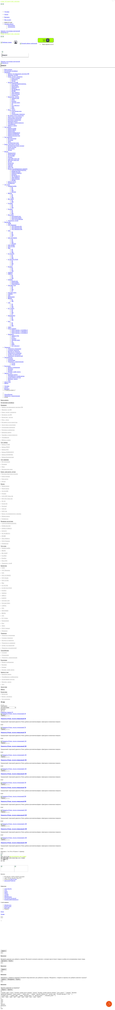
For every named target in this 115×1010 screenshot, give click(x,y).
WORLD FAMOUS (17, 173)
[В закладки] (7, 729)
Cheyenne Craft (12, 285)
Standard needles (12, 186)
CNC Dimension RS (17, 228)
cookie (43, 991)
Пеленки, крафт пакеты (14, 371)
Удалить (10, 989)
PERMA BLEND (16, 171)
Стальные (10, 359)
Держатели (7, 347)
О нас (5, 890)
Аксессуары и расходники (15, 117)
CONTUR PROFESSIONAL (19, 84)
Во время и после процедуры (16, 115)
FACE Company (12, 328)
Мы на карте (7, 20)
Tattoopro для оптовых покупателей (10, 31)
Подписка (6, 909)
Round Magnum (16, 284)
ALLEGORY (11, 156)
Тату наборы (7, 127)
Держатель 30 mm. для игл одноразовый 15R (14, 773)
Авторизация (11, 27)
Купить (3, 715)
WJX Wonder (11, 245)
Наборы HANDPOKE (13, 134)
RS (12, 189)
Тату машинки (8, 137)
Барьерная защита (13, 121)
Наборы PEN (11, 131)
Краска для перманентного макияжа (17, 169)
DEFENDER (11, 297)
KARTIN (10, 279)
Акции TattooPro (8, 888)
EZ (12, 104)
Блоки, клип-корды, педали (11, 144)
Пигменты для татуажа (7, 521)
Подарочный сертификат (11, 71)
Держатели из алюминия (14, 353)
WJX (13, 107)
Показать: (3, 709)
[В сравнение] (9, 729)
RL (12, 187)
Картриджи (7, 222)
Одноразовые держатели (18, 114)
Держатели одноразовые (14, 348)
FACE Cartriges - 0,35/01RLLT (20, 333)
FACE (13, 99)
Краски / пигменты (7, 696)
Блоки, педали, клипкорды (15, 76)
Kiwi (9, 321)
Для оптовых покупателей (10, 898)
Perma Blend (15, 85)
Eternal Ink (11, 163)
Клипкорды (15, 79)
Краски (6, 151)
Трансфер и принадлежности (16, 122)
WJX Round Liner (16, 216)
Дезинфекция (11, 124)
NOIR (9, 223)
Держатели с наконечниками (16, 361)
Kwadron (14, 101)
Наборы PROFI (12, 130)
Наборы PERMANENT (14, 133)
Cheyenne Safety (16, 102)
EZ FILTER (11, 253)
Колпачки (10, 369)
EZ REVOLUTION (13, 259)
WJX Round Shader (17, 217)
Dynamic (10, 157)
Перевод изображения (14, 367)
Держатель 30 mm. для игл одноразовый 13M (14, 829)
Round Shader (15, 282)
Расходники (7, 366)
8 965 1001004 (15, 1)
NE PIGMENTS (16, 89)
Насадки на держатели (14, 351)
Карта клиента (8, 69)
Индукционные (12, 138)
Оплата (6, 14)
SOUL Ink (10, 167)
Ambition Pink (15, 98)
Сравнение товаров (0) (7, 712)
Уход (9, 380)
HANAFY (14, 88)
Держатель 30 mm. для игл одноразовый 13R (14, 760)
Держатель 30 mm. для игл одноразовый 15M (14, 842)
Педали (13, 81)
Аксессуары (7, 382)
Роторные (10, 140)
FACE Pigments (16, 94)
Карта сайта (7, 907)
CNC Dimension (12, 225)
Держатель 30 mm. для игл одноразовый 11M (14, 815)
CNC (9, 302)
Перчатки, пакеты (13, 379)
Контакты (6, 17)
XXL (9, 295)
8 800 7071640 (5, 1)
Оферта (6, 892)
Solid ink (10, 166)
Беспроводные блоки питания (16, 145)
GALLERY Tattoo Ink (13, 158)
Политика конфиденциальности (11, 899)
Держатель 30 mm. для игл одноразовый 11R (13, 746)
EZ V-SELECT (15, 105)
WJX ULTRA (11, 246)
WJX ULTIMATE (12, 238)
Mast (9, 248)
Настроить (4, 961)
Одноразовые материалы (14, 118)
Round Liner (15, 281)
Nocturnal (10, 164)
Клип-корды (11, 148)
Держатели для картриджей (15, 356)
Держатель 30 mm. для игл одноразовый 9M (13, 801)
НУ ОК (3, 861)
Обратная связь (7, 905)
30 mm (13, 364)
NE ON (10, 161)
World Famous (15, 86)
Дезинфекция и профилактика (16, 376)
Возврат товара (7, 906)
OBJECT (10, 274)
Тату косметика (6, 699)
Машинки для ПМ (13, 75)
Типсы (13, 112)
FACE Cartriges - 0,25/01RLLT (20, 330)
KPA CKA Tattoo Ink (13, 160)
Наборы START (12, 128)
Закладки (6, 895)
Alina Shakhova (16, 92)
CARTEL (10, 294)
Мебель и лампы (12, 125)
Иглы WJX (11, 215)
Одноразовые (11, 360)
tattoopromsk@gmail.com (9, 880)
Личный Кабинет (8, 897)
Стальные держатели (13, 350)
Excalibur (10, 203)
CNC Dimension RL (17, 226)
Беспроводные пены (13, 143)
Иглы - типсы (11, 109)
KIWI (13, 108)
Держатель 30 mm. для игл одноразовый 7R (13, 732)
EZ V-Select (11, 308)
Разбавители (15, 95)
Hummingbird (11, 315)
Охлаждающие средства (14, 377)
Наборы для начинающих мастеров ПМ (18, 73)
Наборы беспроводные (14, 135)
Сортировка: (4, 706)
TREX (9, 327)
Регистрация (11, 25)
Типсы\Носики (8, 357)
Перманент (7, 72)
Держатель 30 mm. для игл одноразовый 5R (13, 718)
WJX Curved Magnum (17, 219)
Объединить (11, 979)
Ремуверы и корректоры (14, 120)
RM (12, 190)
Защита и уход (8, 373)
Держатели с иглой (13, 220)
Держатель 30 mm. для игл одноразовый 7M (13, 787)
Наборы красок (12, 181)
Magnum (14, 192)
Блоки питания (16, 78)
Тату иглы (7, 184)
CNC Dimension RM (17, 229)
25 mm (13, 363)
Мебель (6, 383)
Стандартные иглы (16, 111)
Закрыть (3, 951)
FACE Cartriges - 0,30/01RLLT (20, 331)
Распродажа (4, 692)
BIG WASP (11, 199)
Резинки (10, 370)
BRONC (10, 193)
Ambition (10, 272)
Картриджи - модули (13, 97)
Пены (9, 141)
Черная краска (12, 153)
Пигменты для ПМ (13, 82)
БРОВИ (14, 91)
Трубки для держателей (14, 354)
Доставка (6, 11)
